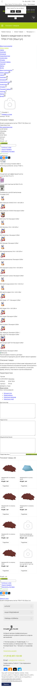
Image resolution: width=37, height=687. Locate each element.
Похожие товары (5, 89)
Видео (2, 96)
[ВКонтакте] (1, 158)
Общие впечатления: (6, 437)
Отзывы (2, 87)
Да (12, 11)
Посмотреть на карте (9, 651)
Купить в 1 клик (6, 147)
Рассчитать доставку (8, 151)
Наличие (2, 91)
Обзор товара (4, 72)
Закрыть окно (4, 598)
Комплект (3, 77)
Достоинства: (4, 402)
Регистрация (31, 4)
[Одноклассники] (4, 158)
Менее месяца (8, 395)
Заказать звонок (30, 12)
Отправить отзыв (31, 454)
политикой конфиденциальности (12, 681)
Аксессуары (3, 84)
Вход (25, 4)
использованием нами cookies (11, 679)
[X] (9, 158)
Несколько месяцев (10, 397)
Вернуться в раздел (6, 70)
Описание (3, 79)
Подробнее (6, 486)
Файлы (2, 94)
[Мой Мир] (6, 158)
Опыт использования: (7, 390)
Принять (6, 684)
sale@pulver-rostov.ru (16, 660)
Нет (18, 11)
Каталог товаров (12, 26)
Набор (2, 75)
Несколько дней (9, 399)
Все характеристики (6, 127)
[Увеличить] (9, 110)
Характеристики (5, 82)
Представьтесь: (5, 454)
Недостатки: (4, 420)
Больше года (8, 393)
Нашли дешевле (6, 149)
